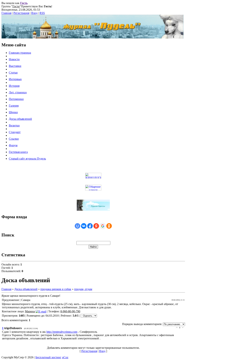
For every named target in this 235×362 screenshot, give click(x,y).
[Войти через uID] (77, 226)
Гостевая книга (18, 152)
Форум (13, 145)
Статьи (13, 72)
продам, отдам (83, 289)
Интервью (15, 79)
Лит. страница (18, 92)
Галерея (14, 105)
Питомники (16, 99)
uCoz (65, 357)
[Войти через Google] (103, 226)
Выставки (15, 65)
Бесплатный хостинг (48, 357)
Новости (14, 59)
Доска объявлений (20, 118)
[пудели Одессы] (93, 209)
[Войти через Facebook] (90, 226)
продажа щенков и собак (55, 289)
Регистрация (21, 13)
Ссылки (14, 138)
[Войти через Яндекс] (96, 226)
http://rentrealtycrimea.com (61, 331)
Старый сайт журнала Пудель (27, 158)
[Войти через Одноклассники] (109, 226)
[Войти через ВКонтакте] (83, 226)
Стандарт (15, 132)
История (14, 85)
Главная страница (20, 52)
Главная (6, 13)
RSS (42, 13)
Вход (34, 13)
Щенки (13, 112)
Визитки (14, 125)
